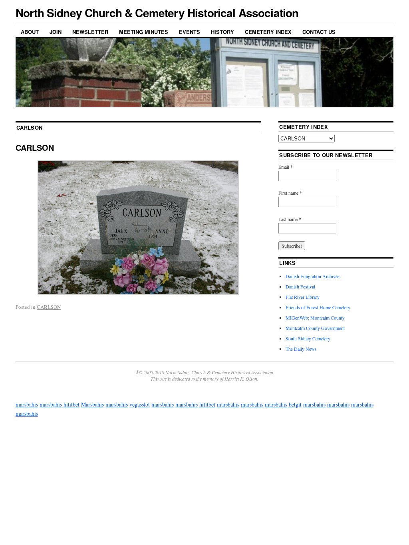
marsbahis (27, 404)
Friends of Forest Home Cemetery (318, 307)
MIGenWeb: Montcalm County (315, 317)
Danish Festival (300, 286)
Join (56, 32)
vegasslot (139, 404)
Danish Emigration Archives (313, 276)
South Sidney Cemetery (308, 338)
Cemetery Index (268, 32)
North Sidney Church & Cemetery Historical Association (157, 12)
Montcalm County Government (315, 328)
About (30, 32)
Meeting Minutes (143, 32)
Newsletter (90, 32)
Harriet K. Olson (240, 378)
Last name (289, 219)
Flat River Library (303, 297)
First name (290, 193)
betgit (295, 404)
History (222, 32)
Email (285, 167)
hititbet (71, 404)
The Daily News (301, 349)
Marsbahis (92, 404)
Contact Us (319, 32)
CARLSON (35, 147)
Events (189, 32)
